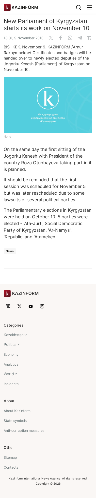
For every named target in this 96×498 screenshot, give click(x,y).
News (10, 251)
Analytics (11, 364)
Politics (10, 344)
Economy (11, 354)
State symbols (15, 420)
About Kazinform (17, 411)
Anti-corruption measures (24, 430)
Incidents (11, 384)
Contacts (11, 467)
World (9, 374)
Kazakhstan (14, 334)
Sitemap (10, 457)
